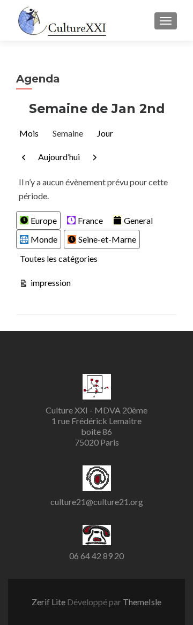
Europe (44, 220)
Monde (44, 239)
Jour (105, 133)
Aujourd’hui (59, 157)
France (90, 220)
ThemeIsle (142, 602)
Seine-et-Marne (107, 239)
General (138, 220)
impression (49, 282)
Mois (29, 133)
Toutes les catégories (59, 258)
